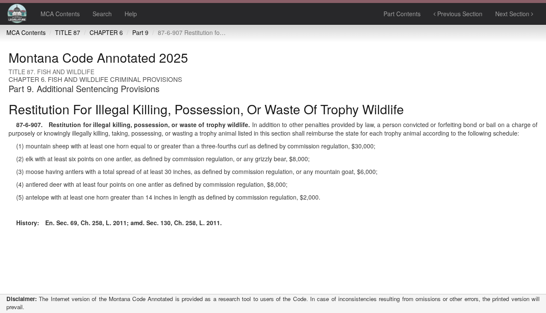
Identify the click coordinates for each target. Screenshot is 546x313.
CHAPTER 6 (106, 32)
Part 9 (140, 32)
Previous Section (459, 13)
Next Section (513, 13)
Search (102, 13)
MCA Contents (60, 13)
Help (131, 13)
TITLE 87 (67, 32)
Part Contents (402, 13)
